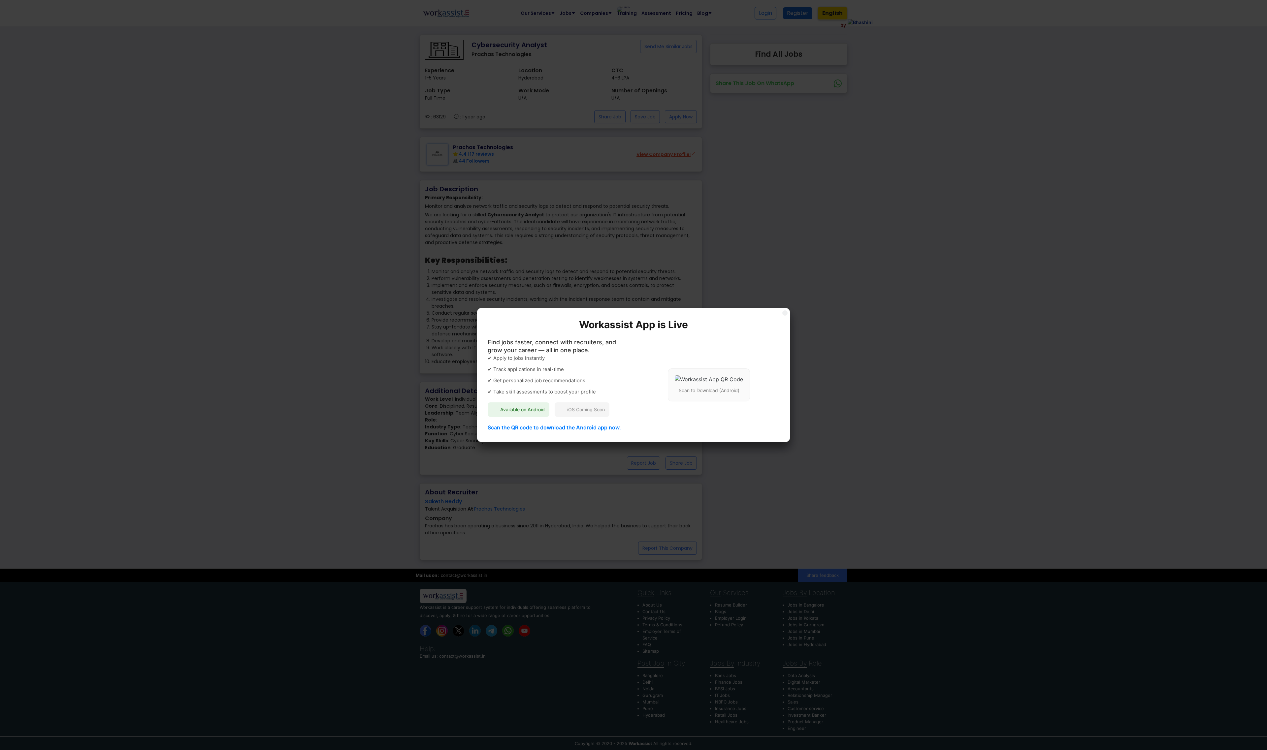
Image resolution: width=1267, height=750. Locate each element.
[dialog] (633, 375)
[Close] (785, 313)
